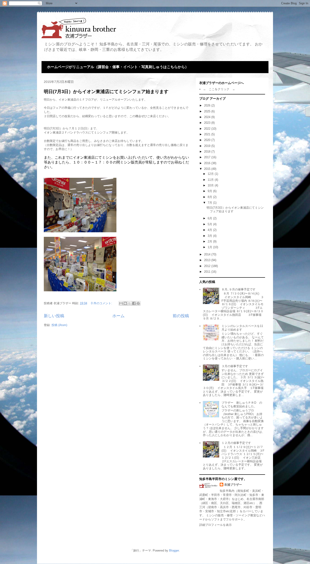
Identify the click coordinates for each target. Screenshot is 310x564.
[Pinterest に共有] (138, 303)
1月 (210, 247)
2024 (207, 117)
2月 (210, 241)
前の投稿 (181, 316)
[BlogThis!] (125, 303)
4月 (210, 230)
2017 (207, 157)
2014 (207, 254)
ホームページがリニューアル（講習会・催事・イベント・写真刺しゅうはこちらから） (118, 67)
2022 (207, 128)
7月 (210, 202)
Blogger (174, 550)
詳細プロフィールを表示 (215, 525)
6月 (210, 218)
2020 (207, 140)
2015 (207, 169)
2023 (207, 122)
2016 (207, 163)
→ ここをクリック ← (219, 89)
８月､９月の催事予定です (238, 289)
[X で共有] (129, 303)
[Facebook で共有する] (134, 303)
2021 (207, 134)
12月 (211, 174)
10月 (211, 185)
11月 (211, 179)
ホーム (118, 316)
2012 (207, 266)
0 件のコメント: (102, 303)
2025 (207, 111)
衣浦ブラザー (233, 484)
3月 (210, 235)
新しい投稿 (54, 316)
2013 (207, 260)
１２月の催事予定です (236, 443)
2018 (207, 151)
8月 (210, 197)
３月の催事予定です (234, 366)
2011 (207, 271)
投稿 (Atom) (59, 325)
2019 (207, 146)
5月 (210, 224)
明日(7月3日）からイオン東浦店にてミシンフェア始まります (106, 91)
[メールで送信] (121, 303)
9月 (210, 191)
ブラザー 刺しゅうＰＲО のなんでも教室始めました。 (241, 404)
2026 (207, 105)
